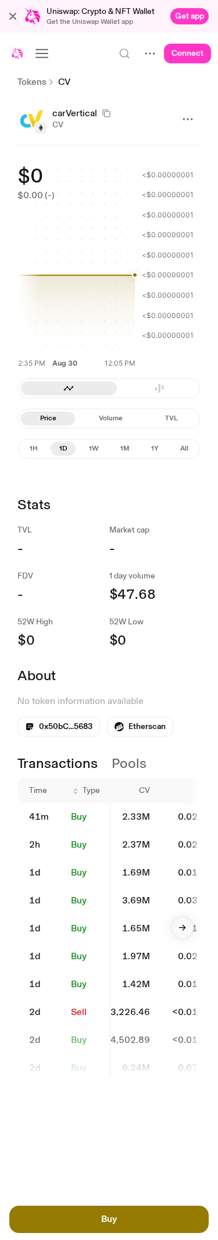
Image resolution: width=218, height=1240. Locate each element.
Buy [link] (79, 816)
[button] (13, 16)
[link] (189, 16)
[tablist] (109, 418)
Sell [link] (79, 1011)
